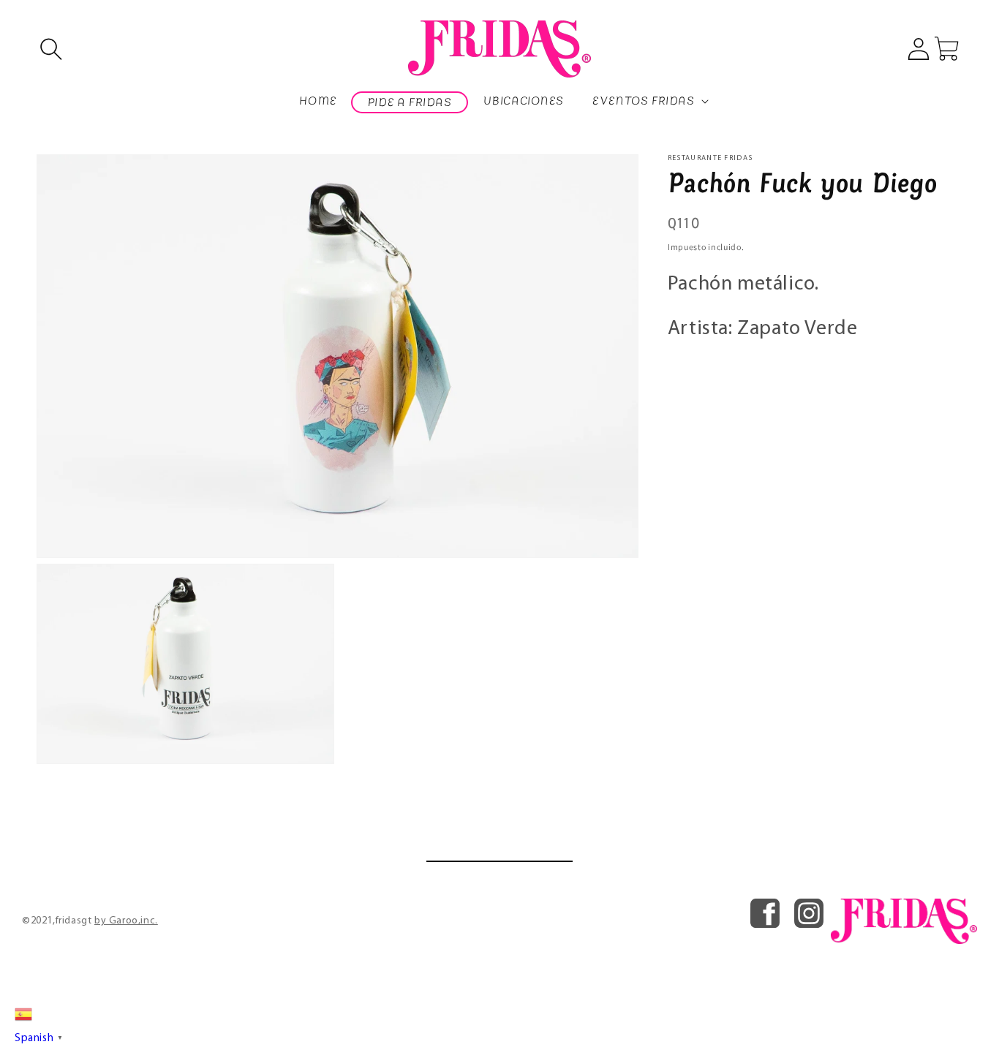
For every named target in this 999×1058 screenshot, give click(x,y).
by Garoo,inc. (126, 920)
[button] (51, 49)
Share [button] (698, 368)
